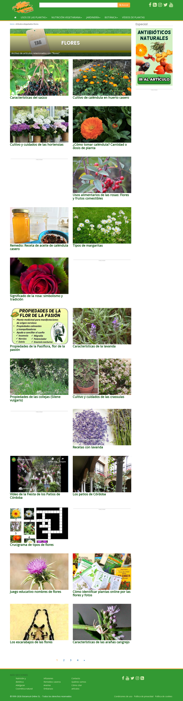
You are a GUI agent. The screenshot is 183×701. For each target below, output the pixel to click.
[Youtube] (127, 678)
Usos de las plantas (33, 17)
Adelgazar (20, 685)
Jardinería (92, 17)
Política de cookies (163, 696)
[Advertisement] (39, 180)
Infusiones (48, 678)
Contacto (75, 678)
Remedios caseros (52, 681)
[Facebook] (123, 678)
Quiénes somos (78, 681)
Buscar (124, 5)
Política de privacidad (143, 696)
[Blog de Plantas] (142, 678)
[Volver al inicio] (15, 17)
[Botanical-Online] (23, 7)
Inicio (12, 24)
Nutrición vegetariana (65, 17)
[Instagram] (137, 678)
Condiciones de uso (123, 696)
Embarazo (48, 688)
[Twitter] (132, 678)
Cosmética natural (24, 688)
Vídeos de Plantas (133, 17)
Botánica (110, 17)
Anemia (47, 685)
